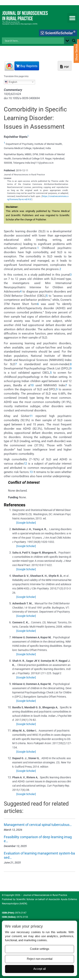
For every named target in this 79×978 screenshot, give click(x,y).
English (12, 81)
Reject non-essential (39, 958)
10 (32, 385)
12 (25, 463)
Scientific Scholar (25, 899)
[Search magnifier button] (74, 40)
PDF (66, 66)
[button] (72, 18)
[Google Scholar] (26, 522)
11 (31, 416)
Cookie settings (39, 948)
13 (31, 472)
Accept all (39, 968)
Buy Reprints (28, 66)
